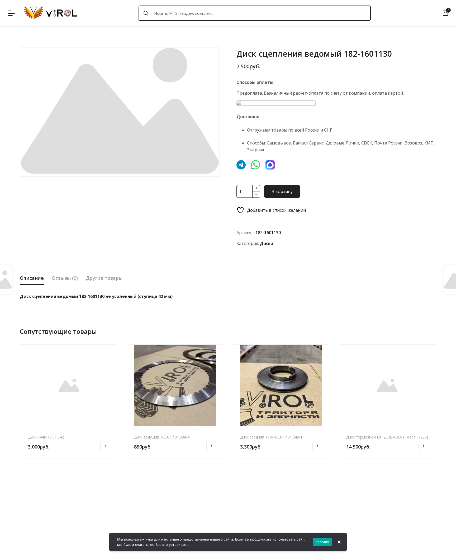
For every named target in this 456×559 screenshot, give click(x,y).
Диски (266, 243)
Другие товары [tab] (104, 278)
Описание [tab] (32, 278)
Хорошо (322, 542)
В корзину (282, 191)
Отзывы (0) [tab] (65, 278)
